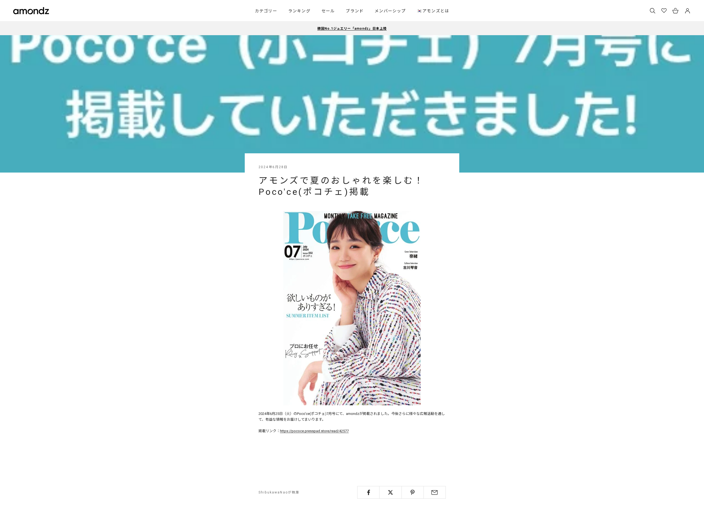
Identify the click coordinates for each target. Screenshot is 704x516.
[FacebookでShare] (368, 492)
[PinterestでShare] (413, 492)
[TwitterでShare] (390, 492)
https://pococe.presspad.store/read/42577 (314, 431)
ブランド (355, 11)
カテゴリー (266, 11)
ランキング (299, 11)
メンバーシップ (390, 11)
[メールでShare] (435, 492)
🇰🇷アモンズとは (433, 11)
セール (328, 11)
